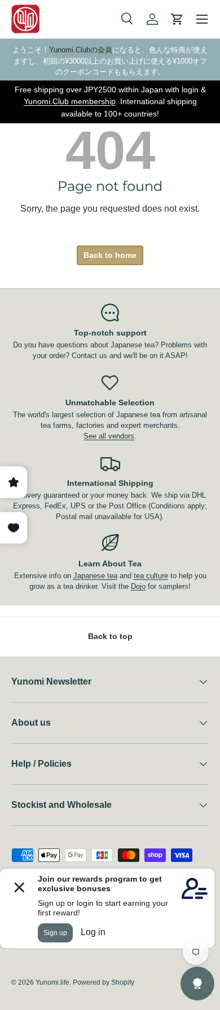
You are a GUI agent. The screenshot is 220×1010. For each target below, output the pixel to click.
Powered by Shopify (103, 982)
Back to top (110, 636)
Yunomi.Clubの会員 (80, 50)
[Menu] (202, 19)
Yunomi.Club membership (70, 101)
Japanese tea (95, 575)
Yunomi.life (52, 982)
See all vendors (108, 436)
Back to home (110, 255)
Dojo (138, 586)
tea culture (151, 575)
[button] (177, 19)
